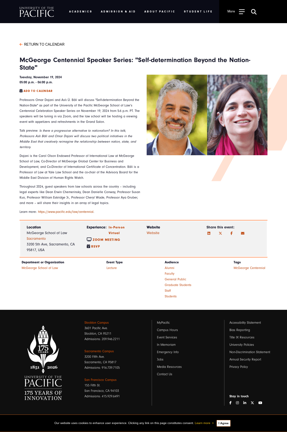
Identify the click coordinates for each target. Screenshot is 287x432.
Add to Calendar (38, 91)
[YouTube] (262, 403)
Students (171, 296)
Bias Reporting (239, 330)
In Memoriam (166, 345)
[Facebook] (231, 233)
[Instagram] (239, 403)
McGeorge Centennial (249, 268)
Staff (168, 291)
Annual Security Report (245, 359)
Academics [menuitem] (80, 11)
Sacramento (36, 238)
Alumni (169, 268)
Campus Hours (167, 330)
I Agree (224, 423)
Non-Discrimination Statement (249, 352)
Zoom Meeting (106, 240)
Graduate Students (178, 285)
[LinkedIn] (209, 233)
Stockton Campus (96, 323)
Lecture (112, 268)
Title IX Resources (241, 337)
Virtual (114, 233)
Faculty (169, 274)
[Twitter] (220, 233)
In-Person (117, 227)
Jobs (160, 359)
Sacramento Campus (99, 351)
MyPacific (163, 323)
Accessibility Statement (245, 323)
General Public (175, 279)
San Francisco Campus (100, 380)
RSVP (95, 246)
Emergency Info (168, 352)
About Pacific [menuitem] (159, 11)
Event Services (167, 337)
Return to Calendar (44, 43)
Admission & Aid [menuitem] (118, 11)
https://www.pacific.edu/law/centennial (65, 212)
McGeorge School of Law (40, 268)
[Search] (254, 11)
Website (153, 233)
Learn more (202, 423)
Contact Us (164, 374)
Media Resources (169, 367)
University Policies (241, 345)
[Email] (242, 233)
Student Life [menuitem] (198, 11)
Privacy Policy (238, 367)
